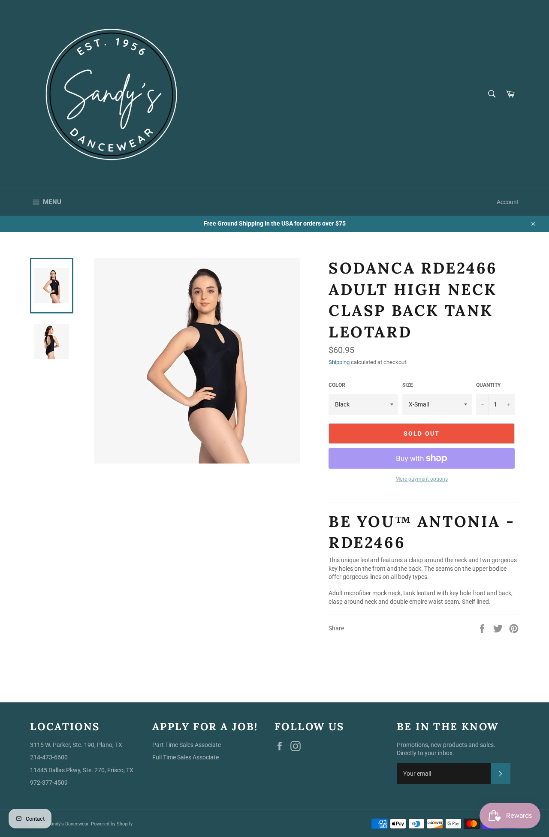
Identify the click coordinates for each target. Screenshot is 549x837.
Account (508, 202)
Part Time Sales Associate (186, 744)
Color (337, 385)
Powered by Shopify (112, 824)
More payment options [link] (421, 479)
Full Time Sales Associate (185, 757)
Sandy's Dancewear (68, 824)
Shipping (339, 362)
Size (407, 385)
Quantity (488, 385)
